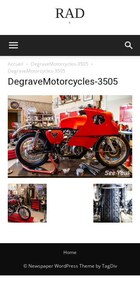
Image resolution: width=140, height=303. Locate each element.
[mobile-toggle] (13, 45)
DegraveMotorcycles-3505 (59, 64)
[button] (129, 45)
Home (70, 252)
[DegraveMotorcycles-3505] (70, 175)
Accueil (15, 64)
